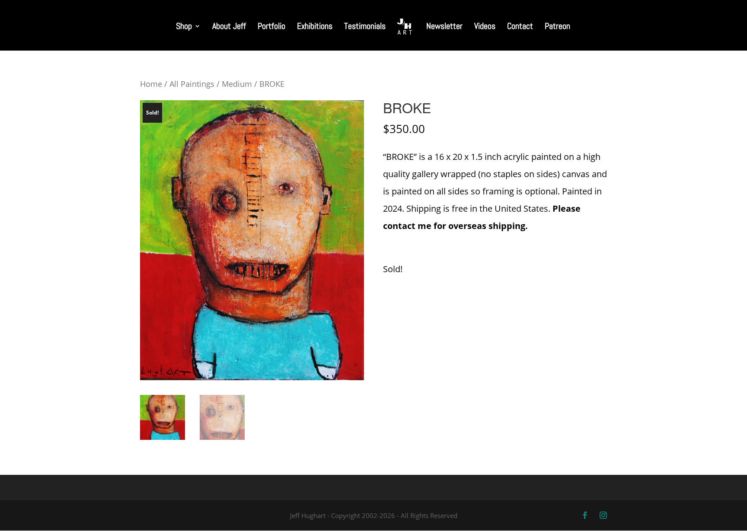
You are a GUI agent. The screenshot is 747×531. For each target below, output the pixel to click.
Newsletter (444, 27)
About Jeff (229, 27)
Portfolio (271, 27)
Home (151, 83)
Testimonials (365, 27)
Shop (184, 27)
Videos (484, 27)
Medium (237, 83)
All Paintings (191, 83)
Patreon (557, 27)
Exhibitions (314, 27)
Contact (520, 27)
